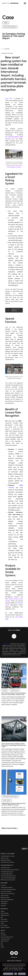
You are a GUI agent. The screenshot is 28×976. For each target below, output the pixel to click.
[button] (25, 3)
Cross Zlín (8, 98)
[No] (24, 969)
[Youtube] (16, 953)
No (15, 973)
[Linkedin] (12, 953)
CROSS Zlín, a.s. (6, 643)
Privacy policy (22, 973)
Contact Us (14, 957)
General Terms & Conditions (14, 960)
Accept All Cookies (8, 973)
